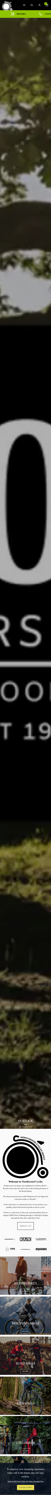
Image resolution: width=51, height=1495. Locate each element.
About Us (25, 1226)
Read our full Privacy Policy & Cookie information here (26, 1481)
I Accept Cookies (25, 1487)
